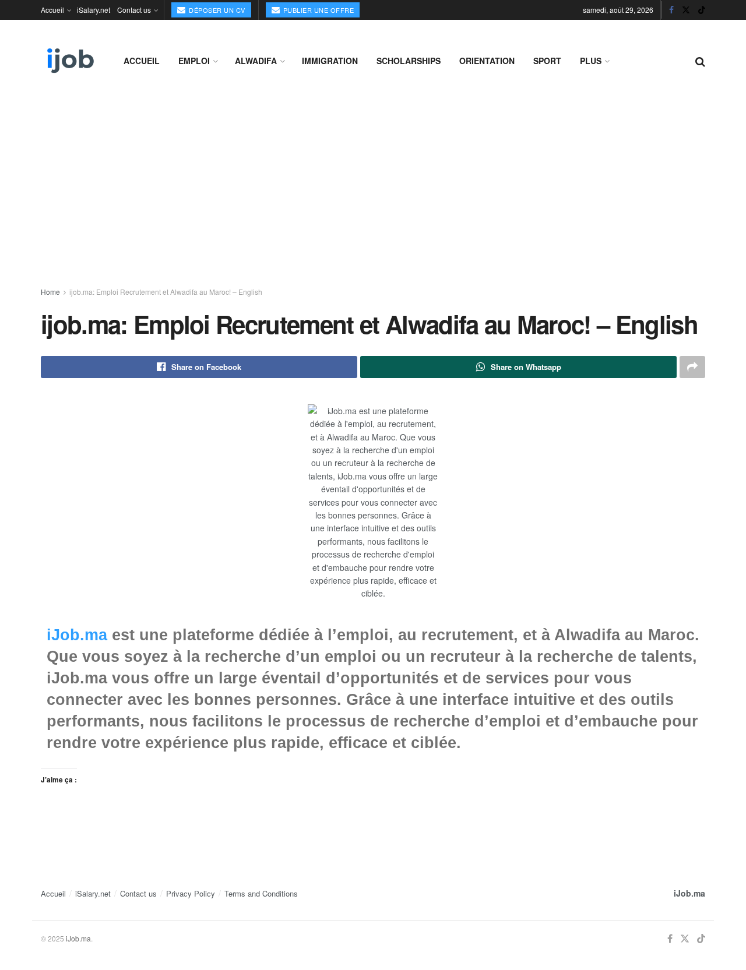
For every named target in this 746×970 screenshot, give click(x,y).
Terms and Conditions (261, 893)
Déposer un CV (216, 10)
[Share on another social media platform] (692, 367)
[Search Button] (700, 60)
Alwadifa (256, 60)
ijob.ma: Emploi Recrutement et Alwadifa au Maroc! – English (165, 292)
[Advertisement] (373, 187)
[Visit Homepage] (69, 60)
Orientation (487, 60)
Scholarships (408, 60)
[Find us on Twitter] (686, 10)
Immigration (330, 60)
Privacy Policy (190, 893)
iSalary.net (93, 10)
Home (50, 292)
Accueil (52, 10)
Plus (590, 60)
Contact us (134, 10)
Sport (547, 60)
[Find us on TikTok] (701, 10)
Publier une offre (317, 10)
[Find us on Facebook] (671, 10)
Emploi (194, 60)
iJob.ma (77, 635)
